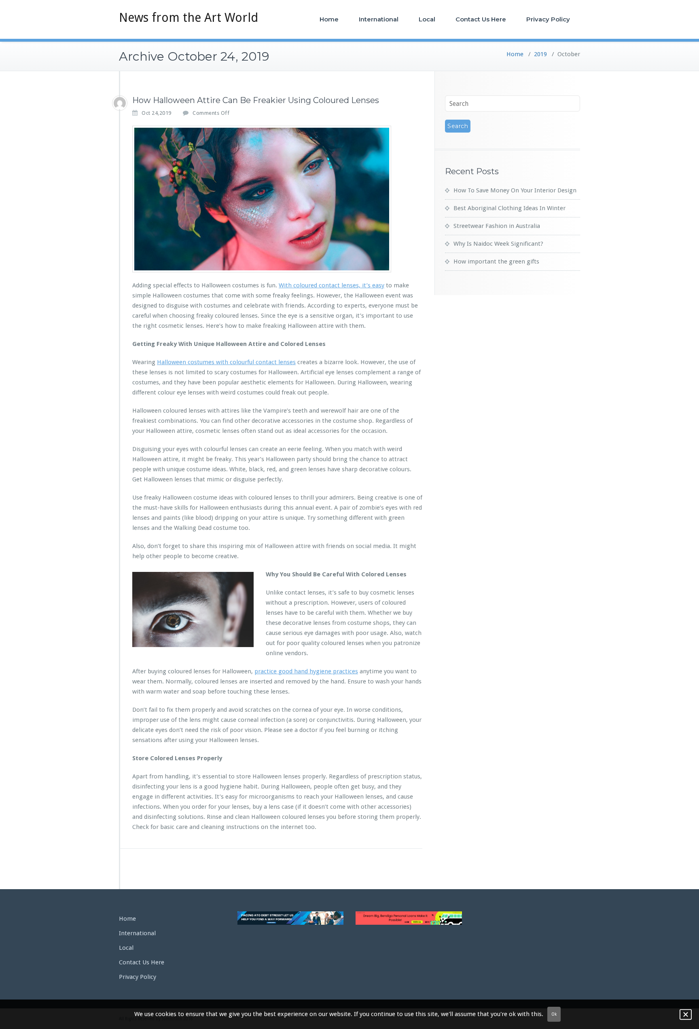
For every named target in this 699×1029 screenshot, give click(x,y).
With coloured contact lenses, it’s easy (331, 285)
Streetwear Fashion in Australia (496, 226)
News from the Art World (188, 18)
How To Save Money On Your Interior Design (514, 190)
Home (329, 19)
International (378, 19)
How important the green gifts (496, 261)
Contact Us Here (480, 19)
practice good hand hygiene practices (306, 671)
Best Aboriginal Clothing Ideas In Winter (509, 208)
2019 (540, 54)
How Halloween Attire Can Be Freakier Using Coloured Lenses (255, 100)
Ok (554, 1014)
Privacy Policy (548, 19)
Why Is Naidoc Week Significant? (498, 243)
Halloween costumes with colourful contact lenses (226, 362)
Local (427, 19)
